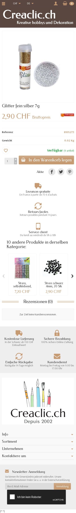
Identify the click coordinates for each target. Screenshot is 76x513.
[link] (51, 171)
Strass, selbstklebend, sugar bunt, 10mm (22, 286)
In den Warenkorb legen (50, 160)
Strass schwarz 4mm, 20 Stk (54, 284)
